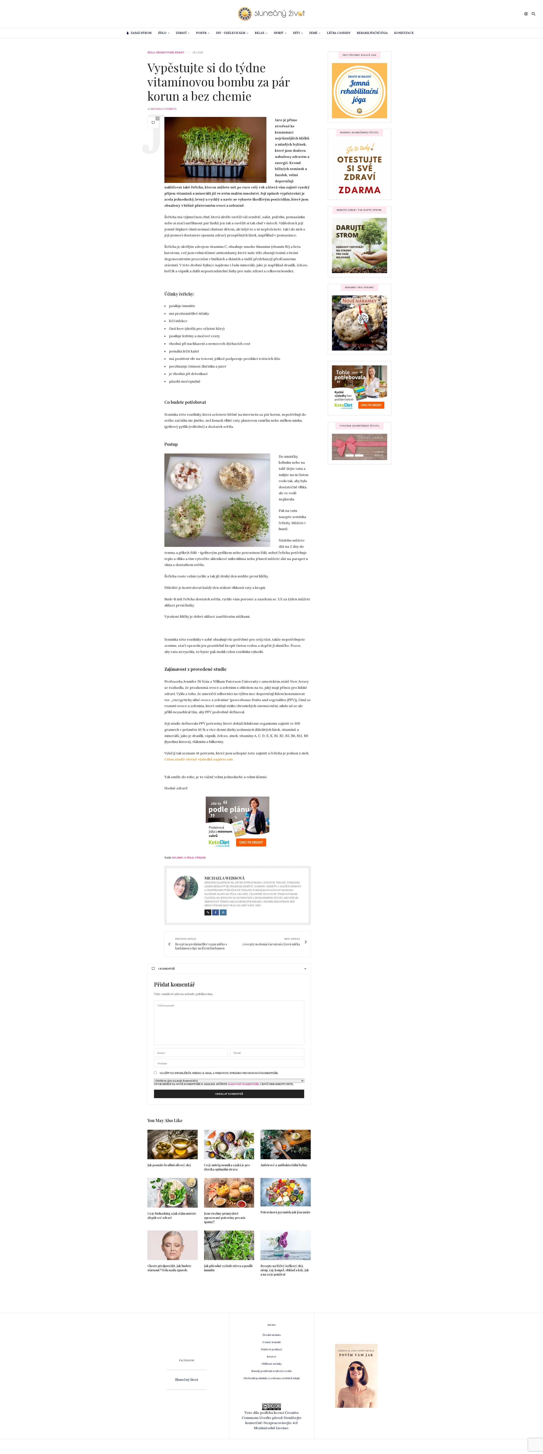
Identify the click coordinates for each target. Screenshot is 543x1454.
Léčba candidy (338, 33)
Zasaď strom (141, 33)
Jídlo (162, 33)
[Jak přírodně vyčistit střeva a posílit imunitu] (229, 1245)
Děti (296, 33)
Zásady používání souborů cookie (271, 1371)
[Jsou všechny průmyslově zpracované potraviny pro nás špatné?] (229, 1192)
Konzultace (404, 33)
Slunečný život (186, 1379)
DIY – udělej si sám (230, 33)
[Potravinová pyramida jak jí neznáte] (285, 1192)
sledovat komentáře (243, 1084)
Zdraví (181, 33)
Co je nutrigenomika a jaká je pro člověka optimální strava (227, 1167)
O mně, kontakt (271, 1342)
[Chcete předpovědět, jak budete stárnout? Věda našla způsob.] (172, 1245)
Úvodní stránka (272, 1334)
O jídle (189, 857)
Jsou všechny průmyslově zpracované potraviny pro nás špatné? (224, 1217)
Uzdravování (165, 52)
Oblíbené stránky (272, 1363)
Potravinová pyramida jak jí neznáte (285, 1212)
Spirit (278, 33)
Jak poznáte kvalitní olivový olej (169, 1165)
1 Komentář (166, 968)
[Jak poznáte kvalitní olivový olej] (172, 1144)
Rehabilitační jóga (372, 33)
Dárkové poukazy (271, 1349)
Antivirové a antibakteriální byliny (283, 1165)
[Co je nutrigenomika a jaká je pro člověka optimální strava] (229, 1144)
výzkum (200, 857)
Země (313, 33)
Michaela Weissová (163, 108)
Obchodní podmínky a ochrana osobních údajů (272, 1378)
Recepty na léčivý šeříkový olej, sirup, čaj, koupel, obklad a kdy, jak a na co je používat (284, 1270)
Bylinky (177, 857)
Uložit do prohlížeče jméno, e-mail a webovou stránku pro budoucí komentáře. (219, 1073)
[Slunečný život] (271, 13)
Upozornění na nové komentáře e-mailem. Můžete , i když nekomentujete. (224, 1083)
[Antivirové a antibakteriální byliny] (285, 1144)
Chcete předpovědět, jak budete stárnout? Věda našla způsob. (169, 1268)
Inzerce (271, 1356)
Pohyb (201, 33)
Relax (259, 33)
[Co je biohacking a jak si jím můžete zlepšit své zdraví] (172, 1192)
